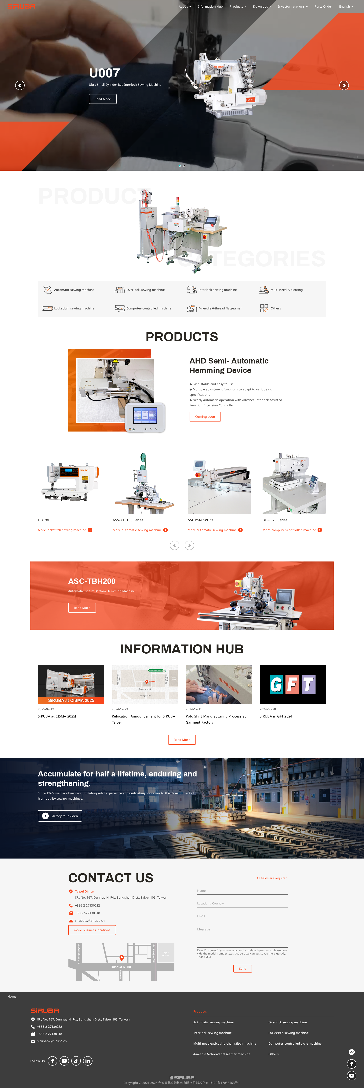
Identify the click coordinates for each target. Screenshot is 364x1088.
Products (236, 6)
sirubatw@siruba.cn (90, 920)
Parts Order (323, 6)
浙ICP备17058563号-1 (225, 1083)
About (183, 6)
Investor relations (291, 6)
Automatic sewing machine (213, 1022)
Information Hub (210, 6)
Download (260, 6)
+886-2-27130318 (87, 913)
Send (242, 968)
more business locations (92, 930)
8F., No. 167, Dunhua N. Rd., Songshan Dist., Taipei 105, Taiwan (121, 897)
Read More (103, 99)
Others (273, 1054)
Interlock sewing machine (212, 1033)
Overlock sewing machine (287, 1022)
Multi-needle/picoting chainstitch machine (224, 1043)
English (344, 6)
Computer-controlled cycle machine (295, 1043)
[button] (344, 85)
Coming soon (205, 416)
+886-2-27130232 (87, 905)
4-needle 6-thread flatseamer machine (221, 1054)
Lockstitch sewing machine (288, 1033)
